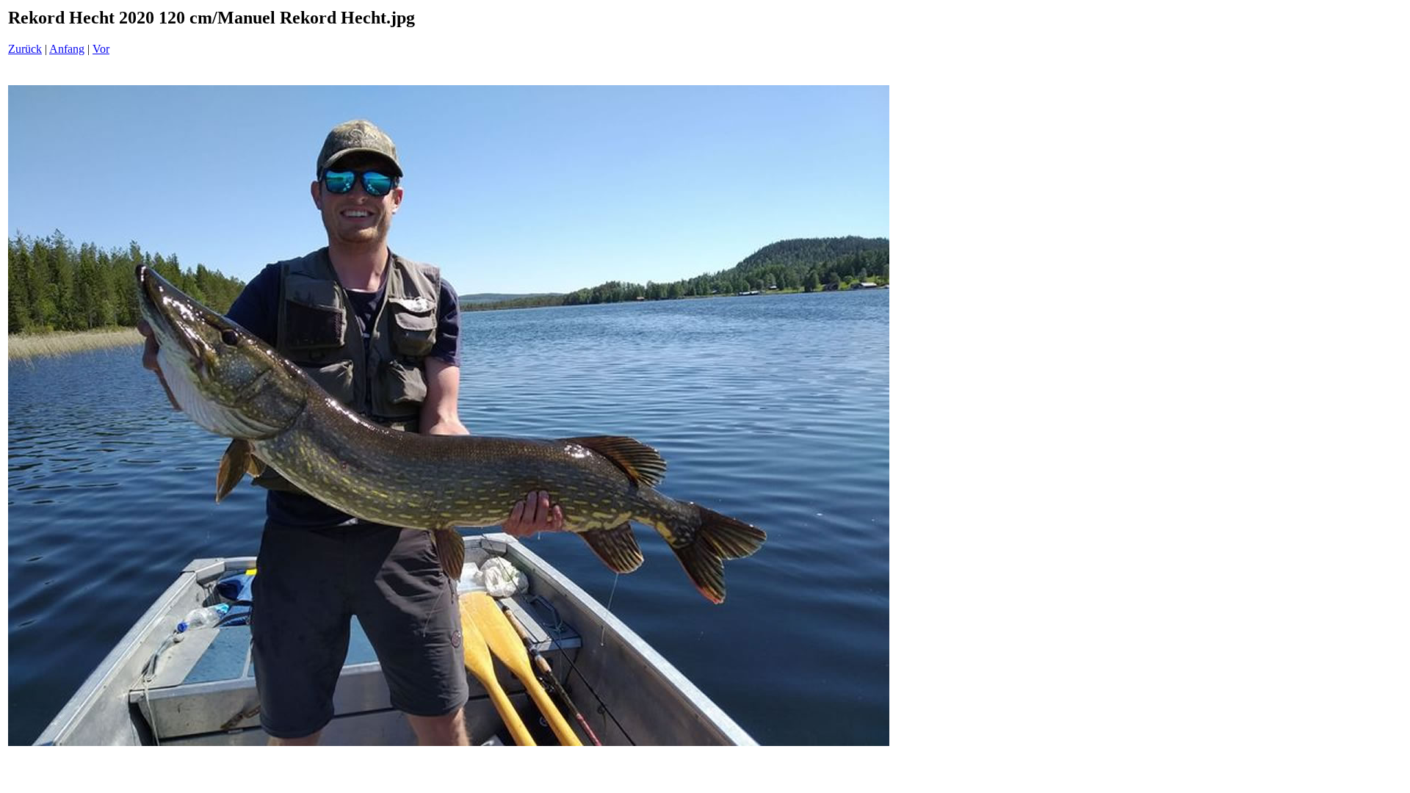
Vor (101, 49)
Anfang (66, 49)
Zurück (25, 49)
